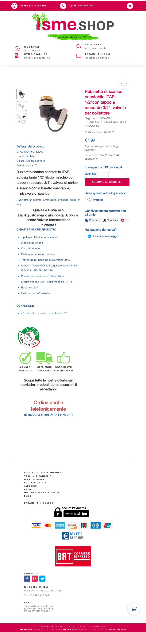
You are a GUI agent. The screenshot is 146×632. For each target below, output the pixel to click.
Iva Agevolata (34, 479)
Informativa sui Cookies (42, 492)
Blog (27, 496)
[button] (96, 200)
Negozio (90, 118)
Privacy (29, 489)
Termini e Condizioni (39, 476)
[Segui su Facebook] (27, 579)
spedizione (91, 158)
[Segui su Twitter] (42, 579)
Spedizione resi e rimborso (43, 472)
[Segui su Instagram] (35, 579)
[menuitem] (121, 82)
